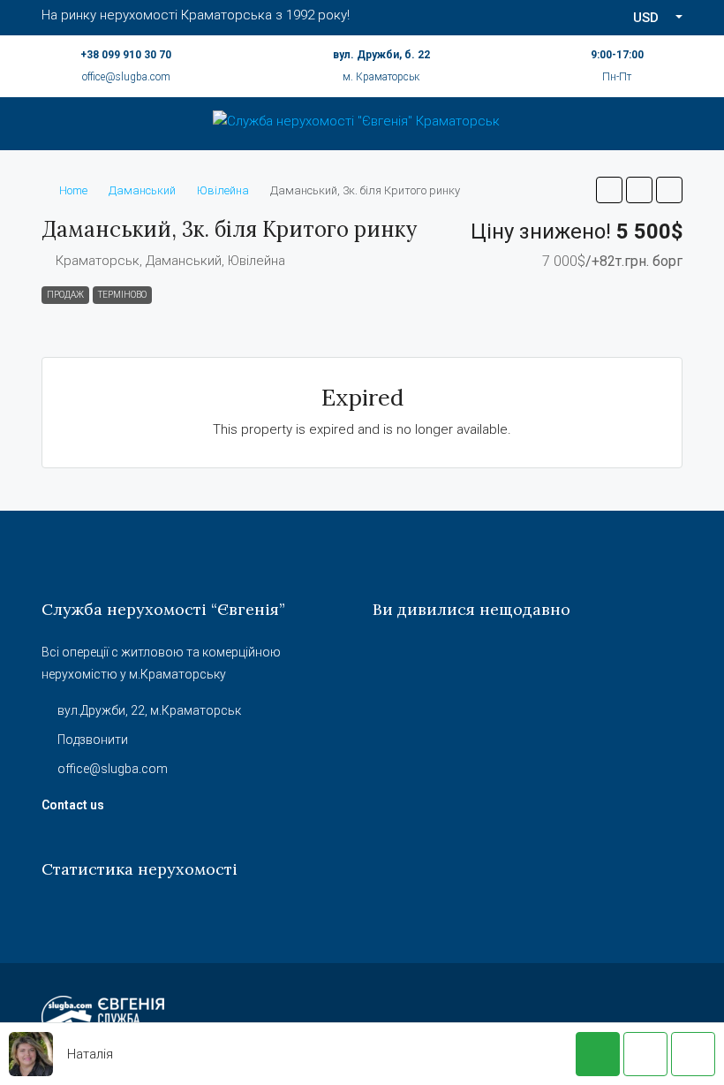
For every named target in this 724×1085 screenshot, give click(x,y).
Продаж (65, 295)
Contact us (72, 805)
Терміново (122, 295)
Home (73, 190)
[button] (609, 190)
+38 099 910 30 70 (125, 55)
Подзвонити (92, 739)
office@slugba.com (126, 77)
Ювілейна (223, 190)
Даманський (142, 190)
